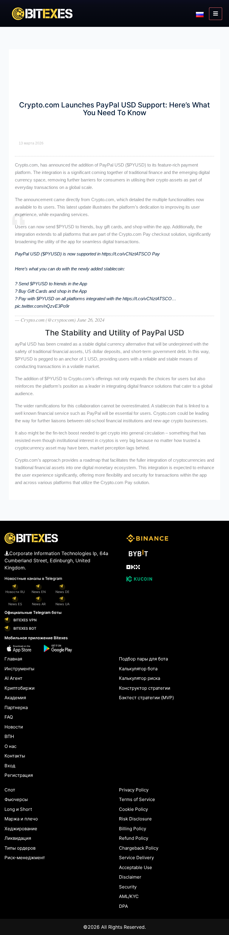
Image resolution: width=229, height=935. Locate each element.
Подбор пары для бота (143, 659)
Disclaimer (130, 877)
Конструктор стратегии (144, 688)
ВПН (9, 736)
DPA (123, 906)
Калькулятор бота (138, 668)
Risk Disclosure (135, 819)
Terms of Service (137, 799)
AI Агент (13, 678)
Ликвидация (17, 838)
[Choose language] (200, 14)
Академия (15, 697)
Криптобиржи (19, 688)
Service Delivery (136, 857)
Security (128, 887)
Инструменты (19, 668)
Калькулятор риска (139, 678)
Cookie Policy (133, 809)
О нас (10, 746)
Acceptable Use (135, 867)
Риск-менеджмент (24, 857)
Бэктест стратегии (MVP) (146, 697)
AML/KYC (129, 896)
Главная (13, 659)
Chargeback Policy (138, 848)
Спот (9, 790)
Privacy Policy (133, 790)
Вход (9, 765)
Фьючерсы (16, 799)
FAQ (8, 717)
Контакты (14, 756)
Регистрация (18, 775)
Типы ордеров (19, 848)
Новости (13, 727)
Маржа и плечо (21, 819)
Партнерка (16, 707)
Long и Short (18, 809)
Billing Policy (132, 828)
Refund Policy (133, 838)
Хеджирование (20, 828)
